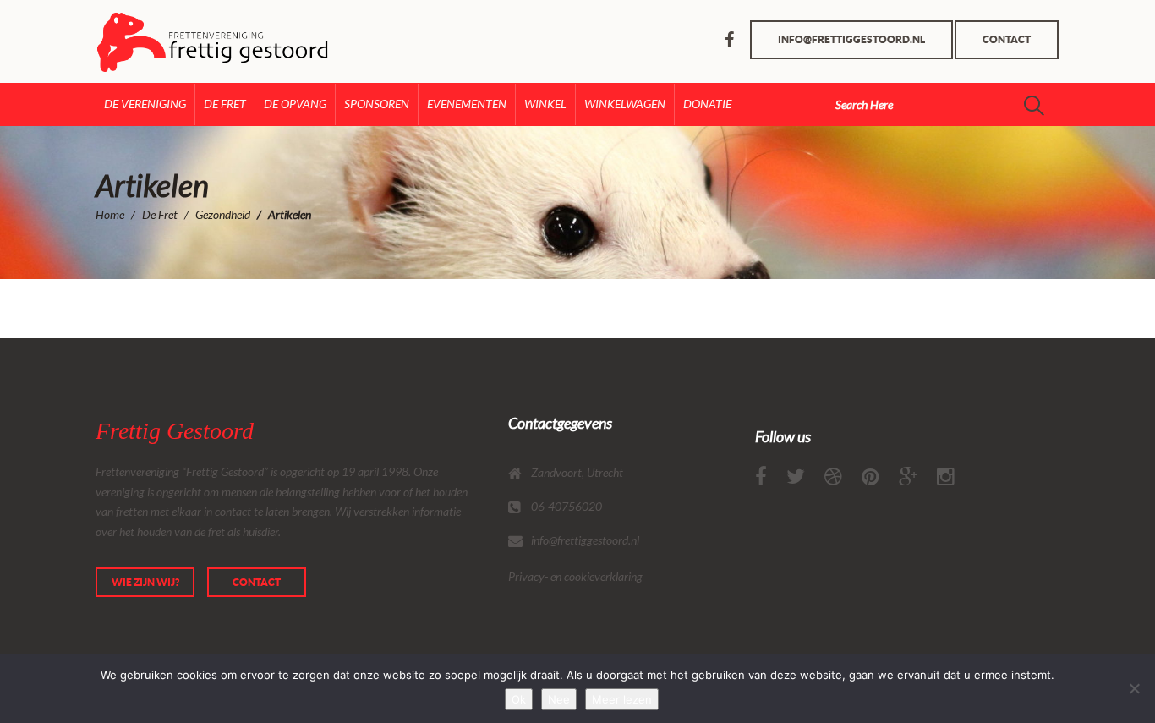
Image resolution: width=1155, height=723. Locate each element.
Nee (559, 699)
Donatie (707, 103)
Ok (519, 699)
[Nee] (1133, 688)
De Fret (225, 103)
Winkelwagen (624, 103)
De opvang (295, 103)
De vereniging (145, 103)
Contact (1007, 39)
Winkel (545, 103)
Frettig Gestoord (175, 431)
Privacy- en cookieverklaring (575, 576)
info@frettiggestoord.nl (851, 39)
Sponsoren (376, 103)
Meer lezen (622, 699)
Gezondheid (222, 214)
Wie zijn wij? (145, 582)
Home (110, 214)
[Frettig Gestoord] (165, 41)
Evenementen (466, 103)
